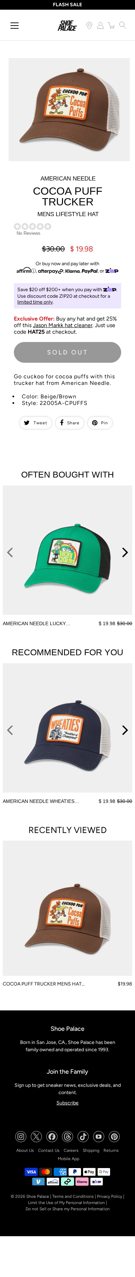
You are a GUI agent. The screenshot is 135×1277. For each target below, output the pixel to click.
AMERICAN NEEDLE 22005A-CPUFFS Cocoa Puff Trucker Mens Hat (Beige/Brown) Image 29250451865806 (63, 67)
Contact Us (49, 1150)
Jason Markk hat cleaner (62, 325)
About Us (25, 1150)
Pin (104, 422)
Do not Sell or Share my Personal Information (68, 1208)
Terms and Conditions (73, 1196)
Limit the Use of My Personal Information (66, 1202)
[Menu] (14, 25)
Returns (111, 1150)
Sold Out (67, 352)
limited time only (35, 302)
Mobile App (68, 1158)
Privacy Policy (109, 1196)
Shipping (91, 1150)
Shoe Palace (37, 1196)
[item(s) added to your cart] (111, 25)
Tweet (40, 422)
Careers (71, 1150)
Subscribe (67, 1103)
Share (73, 422)
